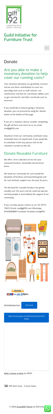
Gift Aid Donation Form (12, 305)
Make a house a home (14, 373)
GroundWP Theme (25, 406)
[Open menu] (47, 48)
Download (29, 305)
